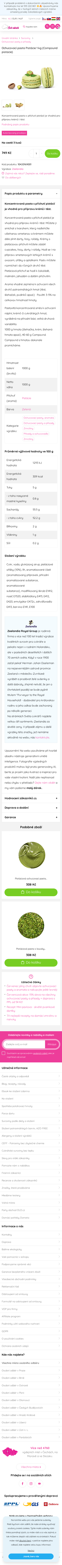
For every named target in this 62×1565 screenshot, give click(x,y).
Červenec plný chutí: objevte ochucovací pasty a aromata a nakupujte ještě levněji (32, 987)
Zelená (26, 409)
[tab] (31, 193)
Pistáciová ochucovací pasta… (31, 878)
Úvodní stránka (10, 38)
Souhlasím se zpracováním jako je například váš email (30, 1055)
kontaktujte (42, 737)
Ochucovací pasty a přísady (16, 41)
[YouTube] (39, 1484)
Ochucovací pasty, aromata (39, 417)
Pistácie (26, 398)
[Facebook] (23, 1484)
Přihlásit (52, 1044)
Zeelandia (17, 168)
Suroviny (25, 38)
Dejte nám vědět (45, 782)
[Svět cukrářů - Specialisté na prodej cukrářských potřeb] (10, 26)
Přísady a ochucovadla (36, 433)
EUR (15, 18)
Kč (9, 18)
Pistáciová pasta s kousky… (31, 948)
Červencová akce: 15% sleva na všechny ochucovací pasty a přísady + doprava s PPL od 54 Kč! (31, 998)
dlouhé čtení (25, 1540)
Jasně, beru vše (31, 1556)
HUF (21, 18)
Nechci (31, 1550)
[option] (31, 76)
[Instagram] (31, 1484)
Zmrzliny (28, 428)
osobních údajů (40, 1053)
